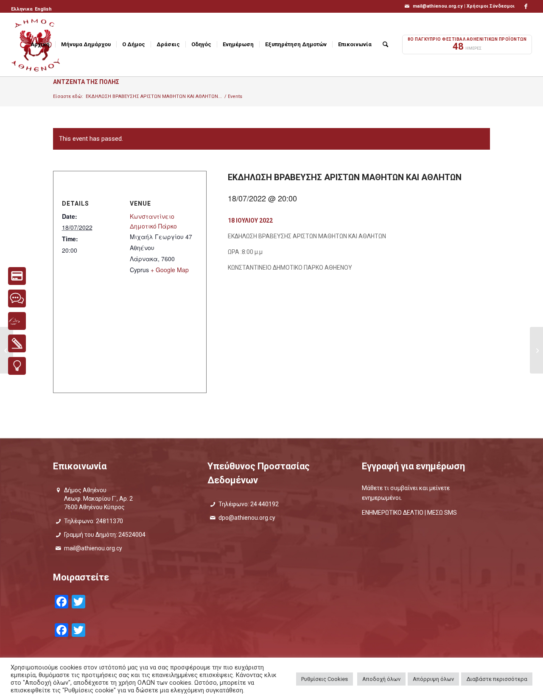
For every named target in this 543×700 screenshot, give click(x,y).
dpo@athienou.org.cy (246, 517)
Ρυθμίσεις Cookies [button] (324, 679)
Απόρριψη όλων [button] (433, 679)
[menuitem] (22, 9)
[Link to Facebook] (525, 6)
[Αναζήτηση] (385, 44)
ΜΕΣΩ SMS (442, 512)
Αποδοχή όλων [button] (381, 679)
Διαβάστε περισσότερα (496, 679)
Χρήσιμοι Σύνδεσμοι (491, 6)
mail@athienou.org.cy (93, 548)
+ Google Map (170, 269)
